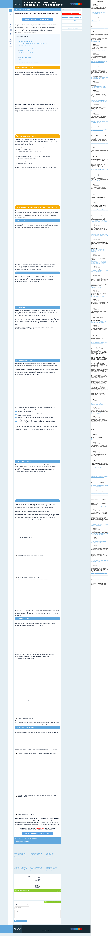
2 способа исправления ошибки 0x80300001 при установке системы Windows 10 (37, 869)
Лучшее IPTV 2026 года (72, 28)
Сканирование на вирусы (27, 55)
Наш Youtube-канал (72, 13)
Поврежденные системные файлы (29, 62)
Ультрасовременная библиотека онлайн (72, 21)
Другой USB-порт (25, 50)
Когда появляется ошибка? (25, 38)
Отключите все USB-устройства (28, 48)
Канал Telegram (71, 17)
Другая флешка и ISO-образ (27, 52)
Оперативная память (26, 57)
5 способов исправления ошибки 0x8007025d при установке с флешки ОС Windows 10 (20, 855)
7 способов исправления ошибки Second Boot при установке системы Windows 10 (37, 855)
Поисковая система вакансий (72, 25)
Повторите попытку (25, 45)
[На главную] (10, 10)
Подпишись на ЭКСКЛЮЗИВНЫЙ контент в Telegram (37, 19)
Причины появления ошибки (25, 41)
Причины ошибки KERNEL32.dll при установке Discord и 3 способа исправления (53, 855)
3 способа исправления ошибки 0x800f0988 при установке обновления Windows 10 (51, 869)
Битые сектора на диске (27, 59)
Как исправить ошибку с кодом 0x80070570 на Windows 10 (33, 43)
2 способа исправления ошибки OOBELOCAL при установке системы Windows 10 (21, 869)
